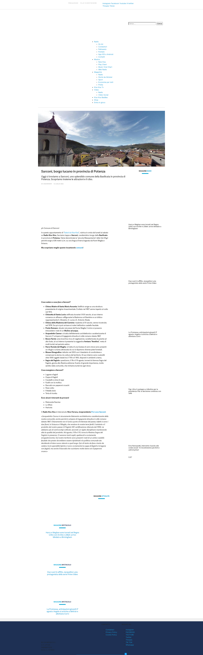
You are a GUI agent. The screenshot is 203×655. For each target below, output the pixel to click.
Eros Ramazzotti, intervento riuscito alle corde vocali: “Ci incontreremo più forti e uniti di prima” (143, 448)
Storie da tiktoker (105, 77)
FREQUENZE (73, 3)
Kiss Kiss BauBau (101, 97)
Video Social (103, 95)
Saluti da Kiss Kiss (71, 232)
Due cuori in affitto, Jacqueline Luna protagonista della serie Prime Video (142, 282)
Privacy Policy (111, 632)
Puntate (101, 52)
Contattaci (110, 630)
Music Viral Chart (105, 67)
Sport (100, 80)
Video (96, 90)
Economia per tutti (105, 82)
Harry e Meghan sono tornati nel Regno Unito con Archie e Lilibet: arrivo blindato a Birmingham (144, 226)
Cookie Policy (111, 635)
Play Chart (102, 64)
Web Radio (102, 69)
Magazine (98, 72)
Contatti (101, 57)
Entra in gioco (99, 102)
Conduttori (102, 47)
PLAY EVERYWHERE (88, 3)
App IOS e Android (105, 54)
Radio (96, 42)
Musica (97, 59)
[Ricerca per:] (142, 23)
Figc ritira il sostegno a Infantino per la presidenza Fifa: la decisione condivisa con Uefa (144, 391)
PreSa (100, 85)
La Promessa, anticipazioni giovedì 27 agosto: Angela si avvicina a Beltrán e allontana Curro (142, 334)
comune (79, 248)
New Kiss (102, 62)
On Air (100, 44)
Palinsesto (102, 49)
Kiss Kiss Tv (99, 87)
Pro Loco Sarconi (98, 412)
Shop (96, 100)
